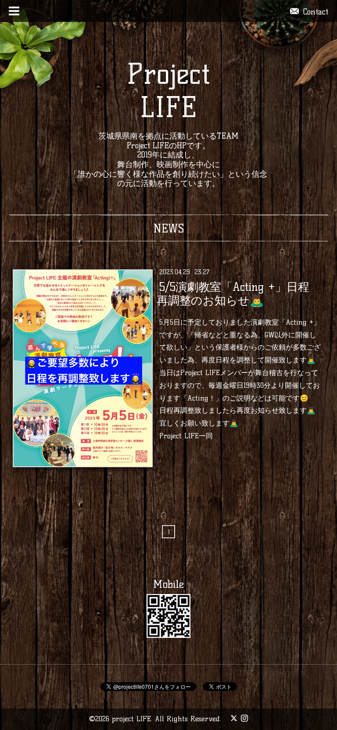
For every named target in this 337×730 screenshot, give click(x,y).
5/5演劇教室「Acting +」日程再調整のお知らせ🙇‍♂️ (233, 293)
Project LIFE (168, 90)
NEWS (168, 229)
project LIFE (131, 719)
